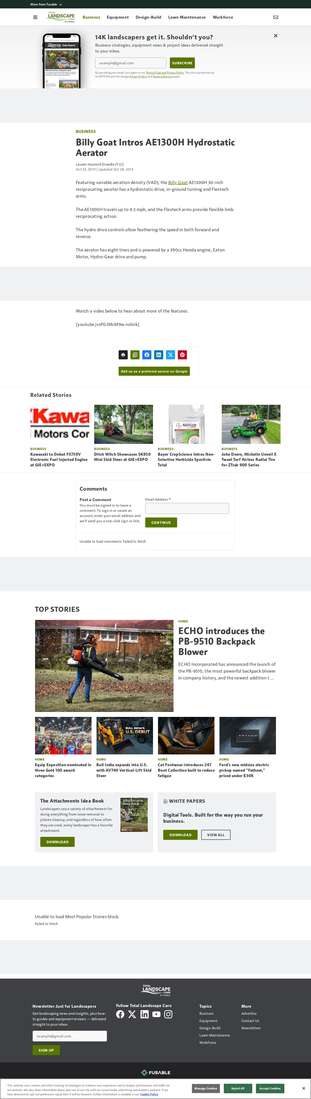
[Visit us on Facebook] (120, 1013)
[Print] (123, 354)
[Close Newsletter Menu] (275, 35)
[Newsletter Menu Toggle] (275, 17)
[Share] (146, 354)
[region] (155, 1089)
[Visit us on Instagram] (168, 1013)
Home (183, 621)
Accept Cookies (270, 1088)
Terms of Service (162, 76)
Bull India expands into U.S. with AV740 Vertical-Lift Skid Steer (123, 770)
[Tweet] (170, 354)
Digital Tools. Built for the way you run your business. (213, 818)
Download (57, 842)
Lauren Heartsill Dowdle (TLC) (100, 164)
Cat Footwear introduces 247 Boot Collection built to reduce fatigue (186, 770)
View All (215, 835)
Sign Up (46, 1050)
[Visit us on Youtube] (156, 1013)
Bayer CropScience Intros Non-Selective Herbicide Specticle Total (186, 460)
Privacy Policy (138, 76)
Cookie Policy (149, 1094)
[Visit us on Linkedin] (144, 1013)
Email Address (158, 499)
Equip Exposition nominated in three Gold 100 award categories (63, 770)
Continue (161, 522)
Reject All (238, 1088)
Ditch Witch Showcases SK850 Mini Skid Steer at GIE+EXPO (122, 457)
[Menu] (35, 17)
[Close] (304, 1088)
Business (86, 131)
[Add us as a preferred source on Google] (135, 354)
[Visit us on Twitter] (132, 1013)
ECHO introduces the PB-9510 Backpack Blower (221, 641)
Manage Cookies (205, 1088)
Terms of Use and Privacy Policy (165, 72)
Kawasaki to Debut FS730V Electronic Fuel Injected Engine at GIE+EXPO (58, 460)
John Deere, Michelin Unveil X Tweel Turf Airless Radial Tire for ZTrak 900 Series (249, 460)
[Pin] (182, 354)
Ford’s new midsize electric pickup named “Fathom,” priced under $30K (244, 770)
